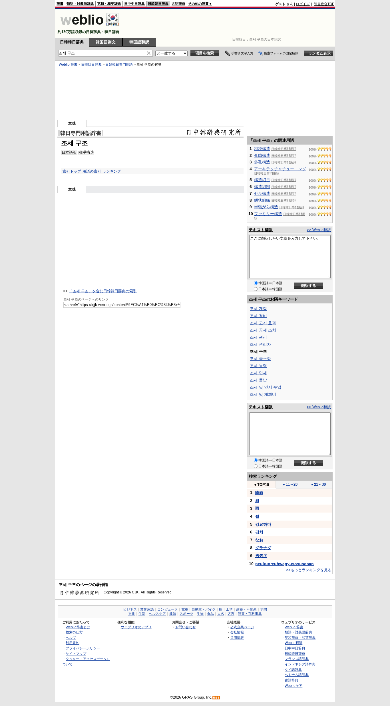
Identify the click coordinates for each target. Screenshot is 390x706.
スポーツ (186, 613)
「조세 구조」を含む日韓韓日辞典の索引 (103, 291)
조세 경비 (258, 315)
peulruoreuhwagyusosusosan (284, 563)
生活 (141, 613)
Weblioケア (293, 685)
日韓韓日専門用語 (119, 64)
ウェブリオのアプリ (136, 627)
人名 (220, 613)
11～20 (289, 484)
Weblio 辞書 (68, 64)
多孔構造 (262, 162)
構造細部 (262, 186)
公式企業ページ (242, 627)
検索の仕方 (74, 632)
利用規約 (72, 643)
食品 (210, 613)
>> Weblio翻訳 (319, 230)
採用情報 (237, 637)
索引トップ (72, 171)
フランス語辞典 (297, 659)
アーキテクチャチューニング (280, 169)
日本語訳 (69, 152)
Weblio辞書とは (78, 627)
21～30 (318, 484)
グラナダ (263, 547)
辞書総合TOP (324, 4)
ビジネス (130, 609)
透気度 (261, 555)
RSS (216, 697)
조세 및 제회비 (263, 394)
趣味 (172, 613)
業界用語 (147, 609)
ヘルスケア (157, 613)
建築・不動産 (246, 609)
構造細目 (262, 179)
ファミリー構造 (268, 213)
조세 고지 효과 (263, 323)
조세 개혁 (258, 308)
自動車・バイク (204, 609)
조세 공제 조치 (263, 330)
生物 (200, 613)
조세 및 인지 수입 (265, 387)
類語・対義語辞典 (80, 3)
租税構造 (86, 152)
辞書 (60, 3)
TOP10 (261, 485)
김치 (259, 532)
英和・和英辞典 (109, 3)
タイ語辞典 (293, 669)
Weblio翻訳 (293, 643)
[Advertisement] (230, 23)
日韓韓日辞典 (158, 3)
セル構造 (262, 193)
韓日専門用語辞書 (80, 133)
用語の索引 (92, 171)
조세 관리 (258, 337)
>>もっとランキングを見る (308, 570)
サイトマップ (76, 653)
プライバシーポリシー (83, 648)
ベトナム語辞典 (297, 675)
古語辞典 (178, 3)
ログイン (302, 4)
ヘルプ (71, 637)
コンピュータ (167, 609)
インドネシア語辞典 (300, 664)
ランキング (111, 171)
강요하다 (263, 524)
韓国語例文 (106, 42)
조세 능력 (258, 365)
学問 (263, 609)
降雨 (259, 492)
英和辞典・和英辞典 (300, 637)
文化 (131, 613)
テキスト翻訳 (261, 229)
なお (259, 540)
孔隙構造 (262, 155)
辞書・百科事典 (250, 613)
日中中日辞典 (134, 3)
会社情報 (237, 632)
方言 (231, 613)
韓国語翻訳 (139, 42)
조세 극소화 (260, 358)
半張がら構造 (266, 207)
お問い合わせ (185, 627)
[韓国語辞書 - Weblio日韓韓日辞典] (90, 27)
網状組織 (262, 200)
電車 (184, 609)
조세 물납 (258, 380)
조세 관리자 (260, 344)
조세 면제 (258, 373)
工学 (229, 609)
